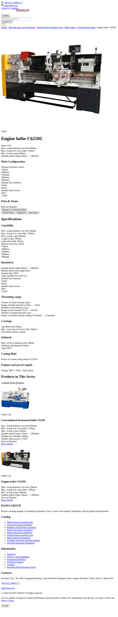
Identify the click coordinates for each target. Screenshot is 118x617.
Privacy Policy (7, 600)
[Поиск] (2, 24)
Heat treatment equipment (18, 538)
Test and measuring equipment (21, 543)
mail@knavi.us (11, 5)
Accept (5, 606)
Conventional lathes (86, 27)
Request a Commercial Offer (14, 210)
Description (33, 213)
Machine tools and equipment (22, 27)
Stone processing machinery (19, 532)
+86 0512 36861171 (13, 2)
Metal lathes (70, 27)
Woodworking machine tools (20, 535)
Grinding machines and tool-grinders (23, 540)
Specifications (8, 213)
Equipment (21, 213)
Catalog (5, 16)
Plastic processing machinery (20, 530)
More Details (7, 444)
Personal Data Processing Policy (21, 567)
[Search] (2, 18)
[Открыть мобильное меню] (5, 24)
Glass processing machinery (19, 525)
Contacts (15, 8)
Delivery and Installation (18, 557)
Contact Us (7, 22)
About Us (6, 8)
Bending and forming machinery (21, 527)
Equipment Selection (16, 559)
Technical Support (15, 562)
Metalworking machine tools (50, 27)
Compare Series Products (12, 382)
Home (4, 27)
